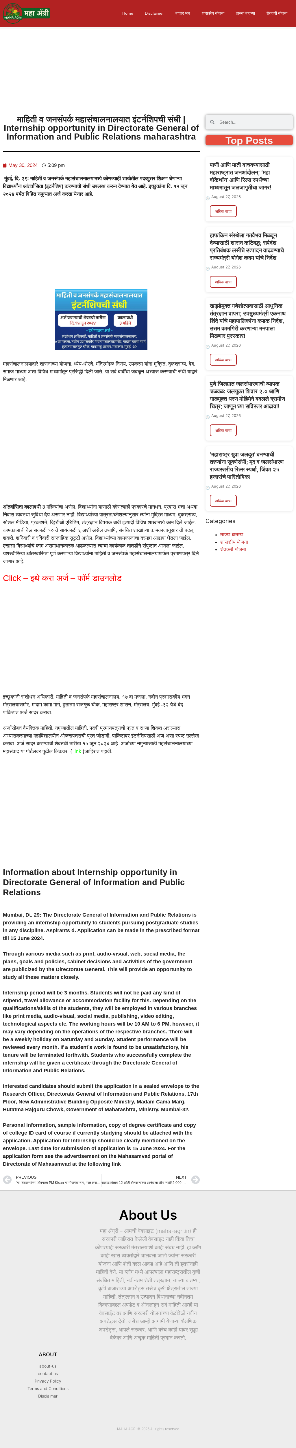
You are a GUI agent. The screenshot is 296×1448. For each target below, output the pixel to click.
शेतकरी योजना (277, 13)
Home (127, 13)
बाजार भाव (182, 13)
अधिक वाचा (223, 211)
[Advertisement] (148, 69)
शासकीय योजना (213, 13)
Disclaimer (154, 13)
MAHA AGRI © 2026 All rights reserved (148, 1429)
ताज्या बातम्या (245, 13)
